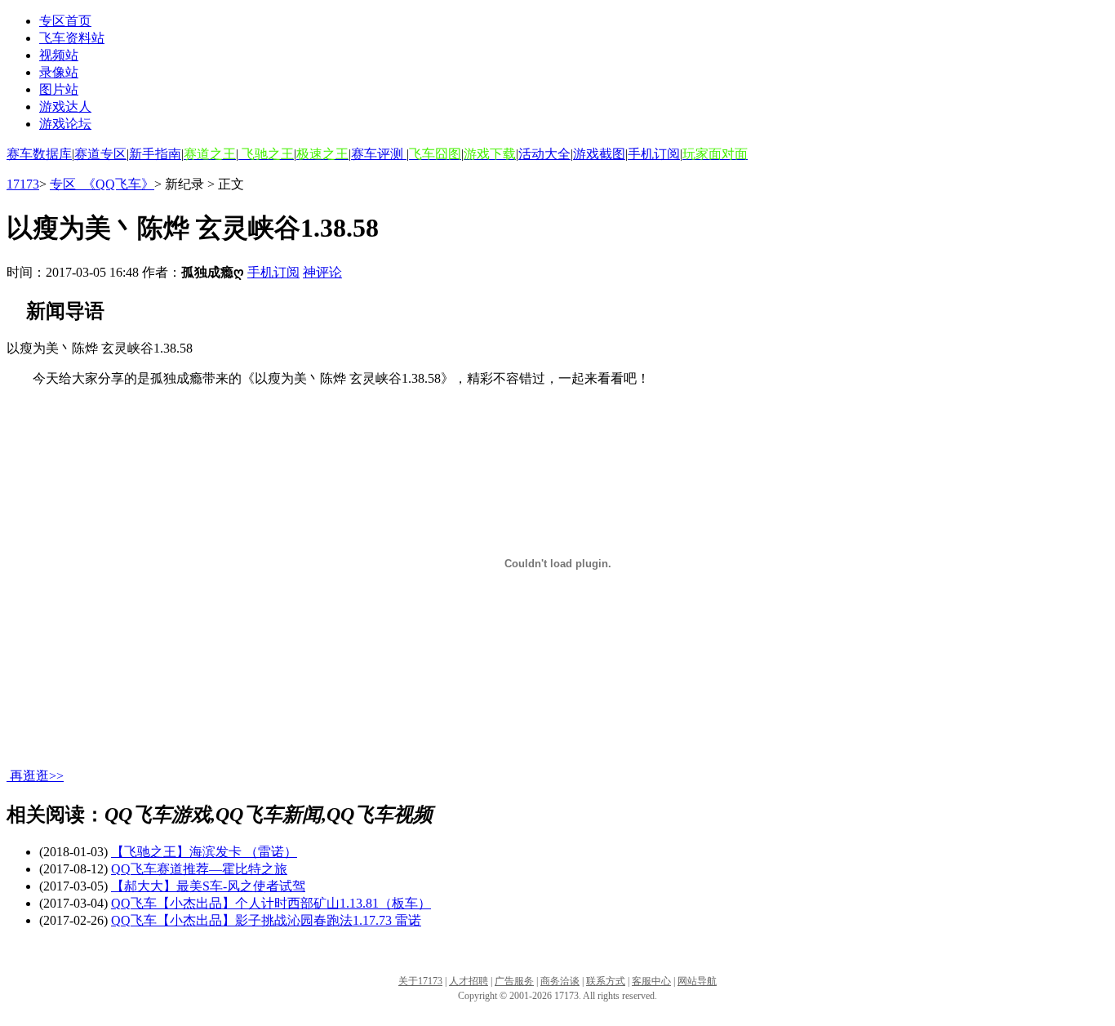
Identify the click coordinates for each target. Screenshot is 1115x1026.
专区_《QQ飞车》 (102, 184)
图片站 (58, 89)
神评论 (322, 272)
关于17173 (420, 981)
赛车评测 (378, 154)
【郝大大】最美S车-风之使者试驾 (208, 886)
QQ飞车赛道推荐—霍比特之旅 (199, 869)
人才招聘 (468, 981)
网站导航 (697, 981)
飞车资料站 (71, 38)
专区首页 (65, 21)
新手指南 (155, 154)
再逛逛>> (37, 776)
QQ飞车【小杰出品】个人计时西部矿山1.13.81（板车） (271, 903)
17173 (23, 184)
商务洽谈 (560, 981)
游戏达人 (65, 106)
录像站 (58, 72)
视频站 (58, 55)
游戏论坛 (65, 124)
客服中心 (651, 981)
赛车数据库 (39, 154)
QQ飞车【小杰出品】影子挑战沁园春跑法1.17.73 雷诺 (266, 920)
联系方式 (605, 981)
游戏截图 (599, 154)
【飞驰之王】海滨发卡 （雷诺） (204, 852)
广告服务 (514, 981)
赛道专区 (100, 154)
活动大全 (544, 154)
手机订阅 (654, 154)
